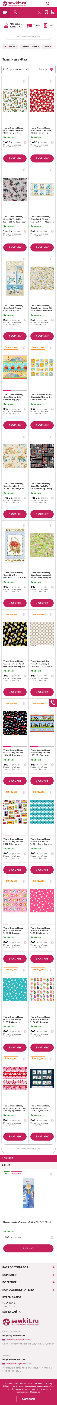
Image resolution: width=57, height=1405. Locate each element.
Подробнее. (35, 1392)
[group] (15, 367)
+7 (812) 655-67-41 (13, 1336)
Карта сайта (11, 1312)
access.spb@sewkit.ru (18, 1339)
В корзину (15, 158)
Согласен (28, 1399)
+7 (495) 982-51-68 (14, 1360)
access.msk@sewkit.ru (18, 1363)
